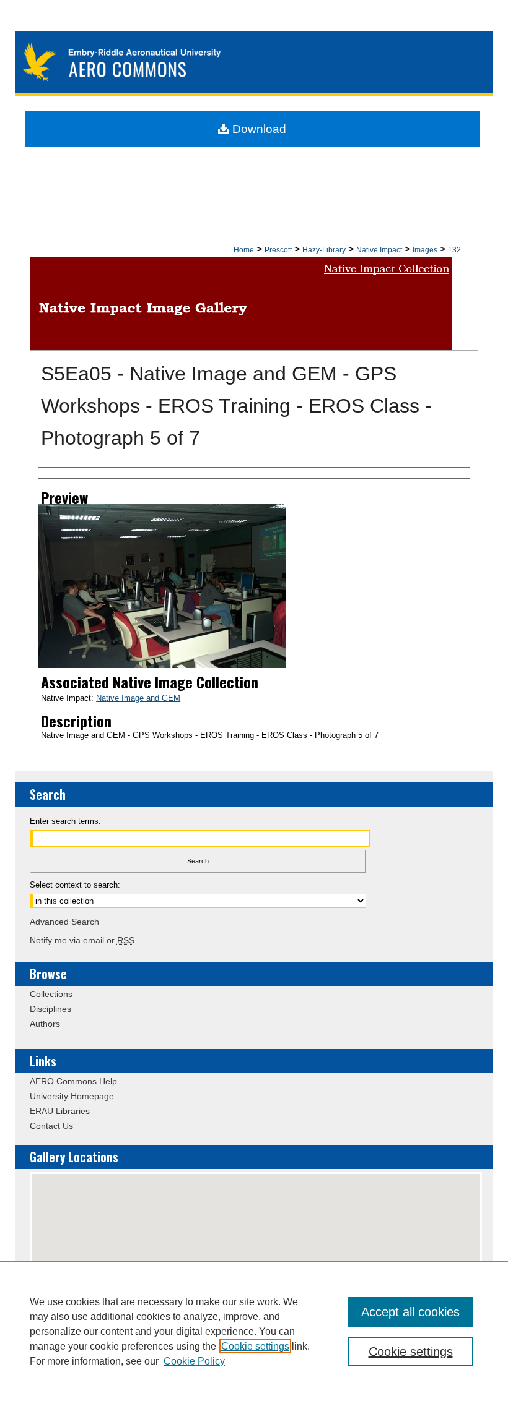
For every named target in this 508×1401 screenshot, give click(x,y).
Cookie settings (255, 1346)
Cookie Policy (194, 1361)
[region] (254, 1331)
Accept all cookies (410, 1312)
